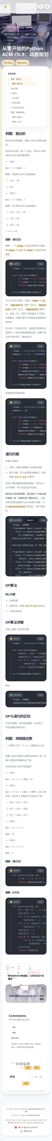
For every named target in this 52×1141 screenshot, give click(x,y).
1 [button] (32, 305)
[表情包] (21, 1063)
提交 (36, 1068)
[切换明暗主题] (41, 6)
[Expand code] (26, 574)
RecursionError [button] (17, 507)
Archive (14, 24)
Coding (24, 24)
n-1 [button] (21, 250)
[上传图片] (24, 1063)
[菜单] (47, 6)
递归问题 (14, 88)
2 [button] (19, 309)
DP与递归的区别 (17, 108)
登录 (28, 1068)
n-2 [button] (39, 250)
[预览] (28, 1063)
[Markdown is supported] (13, 1063)
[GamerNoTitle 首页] (5, 7)
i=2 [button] (24, 477)
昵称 (14, 1027)
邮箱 (14, 1033)
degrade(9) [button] (17, 305)
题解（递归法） (17, 84)
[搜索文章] (30, 6)
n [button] (28, 246)
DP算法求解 (15, 103)
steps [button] (20, 246)
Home (5, 24)
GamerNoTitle (35, 1109)
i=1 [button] (16, 477)
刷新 (26, 1083)
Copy (40, 264)
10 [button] (43, 301)
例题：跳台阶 (16, 79)
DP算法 (14, 93)
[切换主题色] (35, 6)
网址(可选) (15, 1038)
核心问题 (15, 98)
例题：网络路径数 (18, 112)
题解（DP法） (17, 122)
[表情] (17, 1063)
